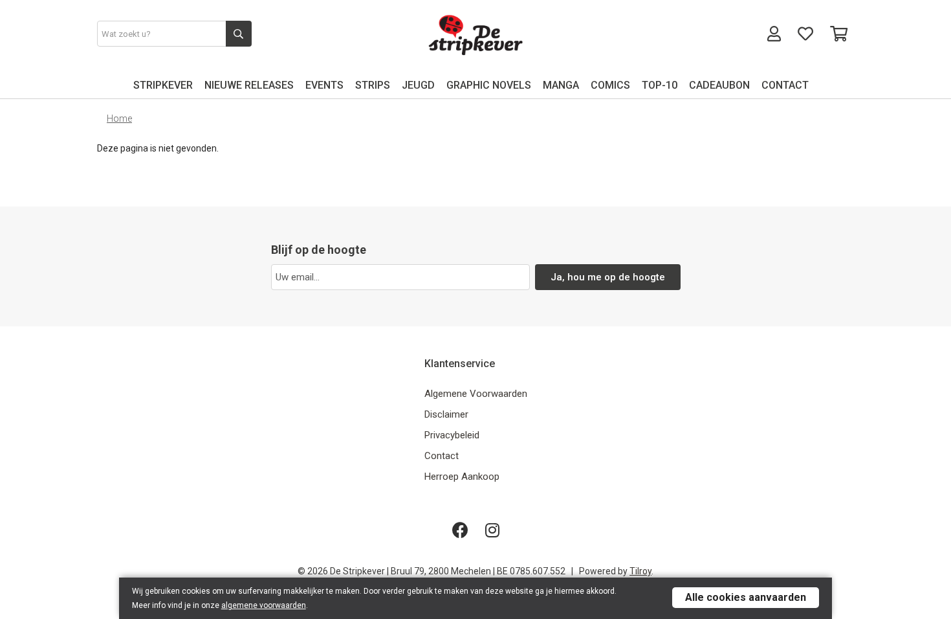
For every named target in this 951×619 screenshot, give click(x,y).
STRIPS (372, 85)
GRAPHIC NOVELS (488, 85)
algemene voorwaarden (263, 605)
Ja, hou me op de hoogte (608, 277)
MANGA (561, 85)
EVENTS (324, 85)
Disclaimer (446, 414)
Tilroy (640, 571)
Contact (441, 456)
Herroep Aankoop (461, 476)
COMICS (610, 85)
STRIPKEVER (163, 85)
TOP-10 (659, 85)
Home (119, 118)
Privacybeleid (451, 435)
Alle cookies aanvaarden (745, 597)
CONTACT (785, 85)
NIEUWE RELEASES (249, 85)
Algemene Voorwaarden (475, 394)
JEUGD (418, 85)
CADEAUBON (719, 85)
